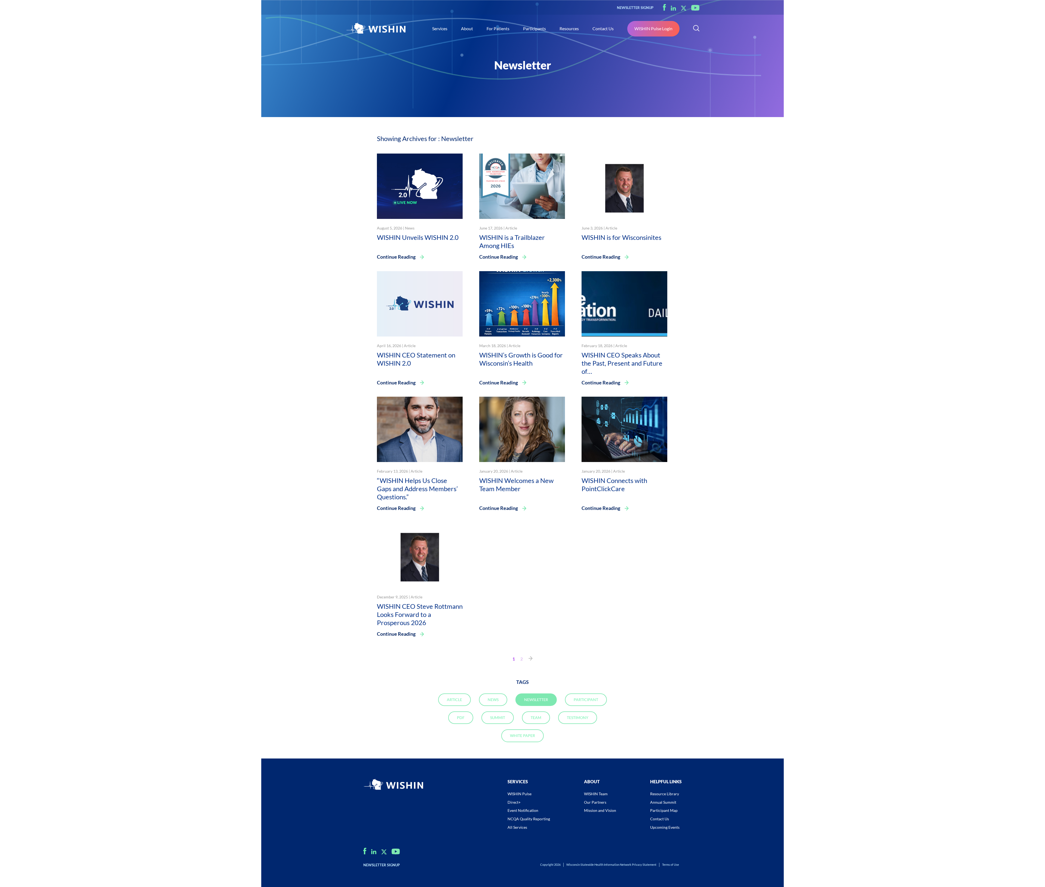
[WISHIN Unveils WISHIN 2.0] (420, 185)
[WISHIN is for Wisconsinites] (624, 185)
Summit (497, 717)
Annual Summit (663, 802)
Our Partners (595, 802)
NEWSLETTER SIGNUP (635, 7)
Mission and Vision (600, 810)
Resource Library (664, 793)
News (409, 228)
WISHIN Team (596, 793)
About (467, 28)
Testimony (577, 717)
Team (536, 717)
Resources (569, 28)
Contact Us (603, 28)
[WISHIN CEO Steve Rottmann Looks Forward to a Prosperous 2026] (420, 554)
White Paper (522, 735)
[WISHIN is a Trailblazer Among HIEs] (522, 185)
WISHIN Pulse (519, 793)
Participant (586, 699)
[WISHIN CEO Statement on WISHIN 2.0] (420, 303)
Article (511, 228)
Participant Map (664, 810)
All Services (517, 827)
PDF (461, 717)
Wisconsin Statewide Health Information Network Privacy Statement (611, 864)
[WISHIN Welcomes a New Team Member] (522, 428)
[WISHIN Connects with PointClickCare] (624, 428)
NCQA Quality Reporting (529, 818)
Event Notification (523, 810)
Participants (534, 28)
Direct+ (514, 802)
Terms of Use (670, 864)
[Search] (696, 29)
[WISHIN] (375, 29)
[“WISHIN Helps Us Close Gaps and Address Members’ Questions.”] (420, 428)
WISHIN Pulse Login (653, 28)
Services (439, 28)
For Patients (498, 28)
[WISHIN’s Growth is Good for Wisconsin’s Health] (522, 303)
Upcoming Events (665, 827)
